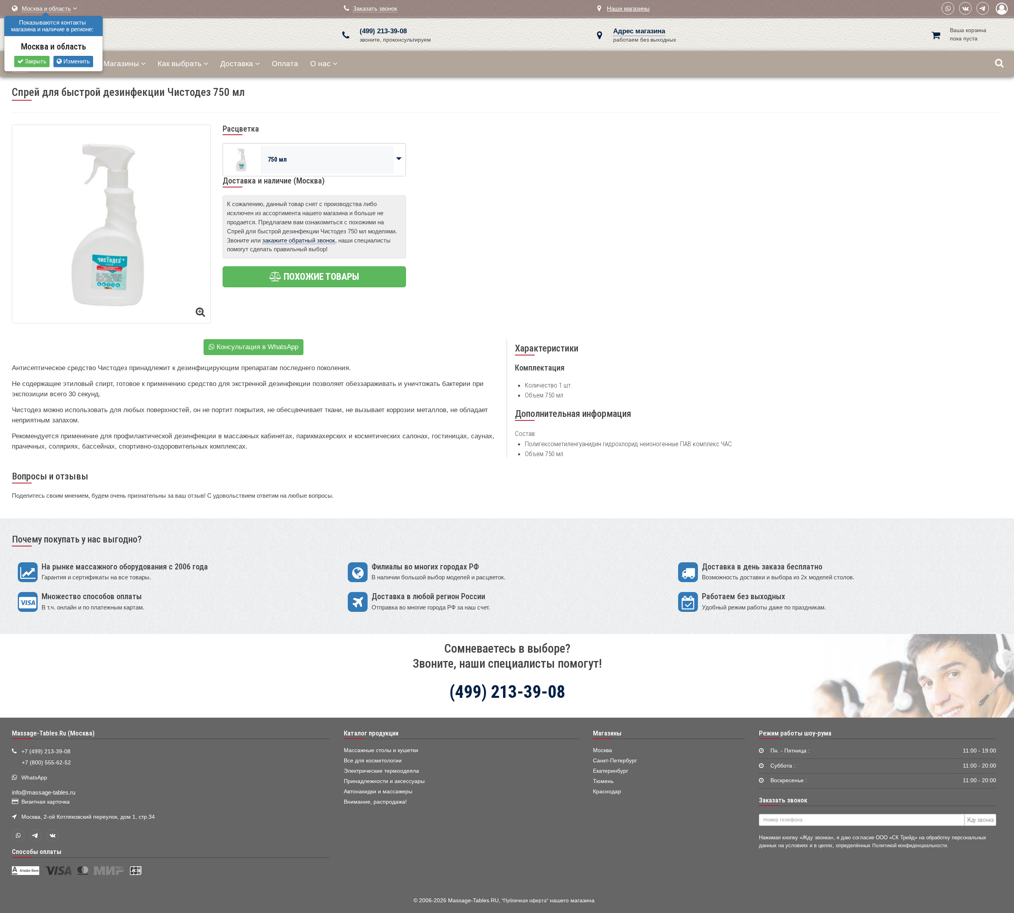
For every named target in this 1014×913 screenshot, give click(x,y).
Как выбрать (180, 63)
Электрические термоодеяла (381, 771)
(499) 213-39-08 (383, 31)
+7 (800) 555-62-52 (46, 763)
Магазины (121, 63)
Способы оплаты (36, 852)
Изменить (76, 61)
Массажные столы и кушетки (381, 750)
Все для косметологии (373, 761)
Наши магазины (628, 8)
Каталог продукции (371, 733)
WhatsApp (34, 778)
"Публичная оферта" (525, 900)
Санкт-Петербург (615, 761)
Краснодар (607, 792)
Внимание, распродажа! (375, 802)
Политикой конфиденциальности (909, 845)
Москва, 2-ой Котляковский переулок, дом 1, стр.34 (88, 817)
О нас (320, 63)
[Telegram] (982, 8)
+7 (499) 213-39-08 (46, 751)
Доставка (236, 63)
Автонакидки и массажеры (378, 792)
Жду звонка (980, 820)
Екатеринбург (610, 771)
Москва (602, 750)
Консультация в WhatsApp (256, 347)
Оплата (285, 63)
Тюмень (603, 781)
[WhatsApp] (948, 8)
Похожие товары (320, 276)
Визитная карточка (45, 802)
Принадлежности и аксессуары (384, 781)
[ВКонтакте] (965, 8)
